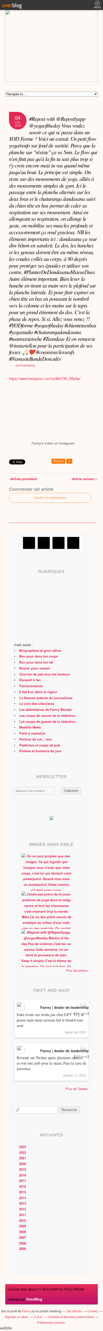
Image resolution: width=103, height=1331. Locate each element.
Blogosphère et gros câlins (40, 650)
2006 (22, 1243)
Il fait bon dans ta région (38, 691)
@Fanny (81, 1013)
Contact (92, 1311)
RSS (73, 543)
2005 (22, 1248)
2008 (22, 1231)
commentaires (23, 365)
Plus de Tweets (77, 1088)
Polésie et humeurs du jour (40, 750)
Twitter (44, 543)
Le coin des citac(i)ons (36, 703)
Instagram (58, 543)
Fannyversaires (31, 685)
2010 (22, 1220)
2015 (22, 1192)
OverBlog (34, 1299)
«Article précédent (23, 478)
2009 (22, 1226)
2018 (22, 1175)
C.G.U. (38, 1317)
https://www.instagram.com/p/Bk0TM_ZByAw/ (45, 378)
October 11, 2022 (74, 1075)
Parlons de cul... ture (35, 739)
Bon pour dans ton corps (38, 656)
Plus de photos (77, 970)
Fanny (26, 1311)
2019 (22, 1169)
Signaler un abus (17, 1317)
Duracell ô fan (30, 679)
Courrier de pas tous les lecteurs (44, 674)
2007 (22, 1237)
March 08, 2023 (75, 1032)
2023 (22, 1146)
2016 (22, 1186)
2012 (22, 1209)
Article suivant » (84, 478)
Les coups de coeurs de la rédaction (47, 715)
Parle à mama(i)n (32, 733)
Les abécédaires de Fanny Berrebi (45, 709)
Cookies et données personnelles (71, 1317)
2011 (22, 1214)
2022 (22, 1152)
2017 (22, 1180)
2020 (22, 1163)
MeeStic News (30, 727)
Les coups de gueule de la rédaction (47, 721)
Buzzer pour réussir (34, 668)
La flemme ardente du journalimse (45, 697)
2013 (22, 1203)
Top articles (74, 1311)
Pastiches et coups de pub (39, 745)
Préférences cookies (51, 1322)
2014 (22, 1197)
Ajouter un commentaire (50, 498)
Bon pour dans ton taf (36, 662)
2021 (22, 1158)
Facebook (29, 543)
